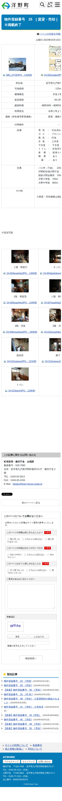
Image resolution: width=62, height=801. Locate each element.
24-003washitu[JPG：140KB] (22, 273)
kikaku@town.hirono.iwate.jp (27, 484)
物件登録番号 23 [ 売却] (17, 681)
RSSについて (35, 749)
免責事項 (37, 745)
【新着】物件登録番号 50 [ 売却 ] (22, 728)
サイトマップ (28, 761)
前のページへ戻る (31, 502)
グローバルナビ (57, 4)
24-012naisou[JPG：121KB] (21, 361)
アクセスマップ (11, 761)
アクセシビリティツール (50, 4)
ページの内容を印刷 (50, 34)
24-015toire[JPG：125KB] (21, 390)
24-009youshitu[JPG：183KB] (21, 332)
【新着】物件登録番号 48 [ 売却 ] (22, 724)
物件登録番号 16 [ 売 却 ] (18, 694)
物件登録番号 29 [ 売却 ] (18, 685)
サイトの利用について (16, 745)
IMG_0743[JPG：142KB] (19, 75)
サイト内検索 (42, 4)
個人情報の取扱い (14, 749)
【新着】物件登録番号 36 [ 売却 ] (22, 690)
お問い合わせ (44, 761)
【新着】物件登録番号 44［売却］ (22, 715)
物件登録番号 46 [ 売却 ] (18, 719)
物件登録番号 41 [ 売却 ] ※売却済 (23, 707)
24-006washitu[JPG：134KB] (22, 302)
